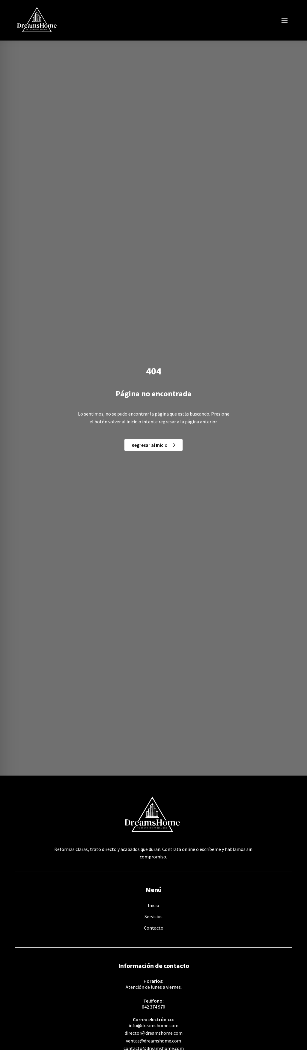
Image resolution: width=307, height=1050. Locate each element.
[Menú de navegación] (284, 20)
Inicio (153, 905)
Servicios (153, 916)
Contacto (153, 928)
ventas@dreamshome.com (153, 1041)
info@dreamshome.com (153, 1025)
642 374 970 (153, 1007)
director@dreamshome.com (154, 1033)
